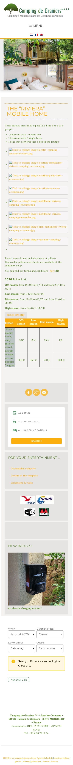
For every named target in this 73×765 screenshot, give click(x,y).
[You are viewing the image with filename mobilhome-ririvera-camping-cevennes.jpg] (38, 202)
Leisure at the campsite (24, 475)
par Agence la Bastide (43, 758)
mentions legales (61, 758)
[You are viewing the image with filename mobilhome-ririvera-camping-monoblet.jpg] (38, 215)
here (52, 270)
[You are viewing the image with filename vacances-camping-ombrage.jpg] (38, 241)
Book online (15, 315)
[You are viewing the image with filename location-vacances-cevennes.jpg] (38, 189)
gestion (18, 761)
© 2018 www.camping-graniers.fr (18, 758)
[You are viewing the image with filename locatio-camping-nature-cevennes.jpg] (38, 151)
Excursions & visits (22, 482)
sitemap (26, 761)
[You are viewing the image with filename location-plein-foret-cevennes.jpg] (38, 177)
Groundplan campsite (23, 468)
